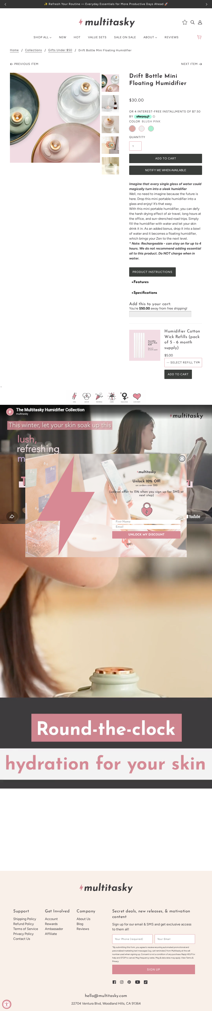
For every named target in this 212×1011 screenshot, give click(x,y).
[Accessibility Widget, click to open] (6, 1004)
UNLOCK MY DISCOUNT (146, 534)
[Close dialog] (182, 458)
